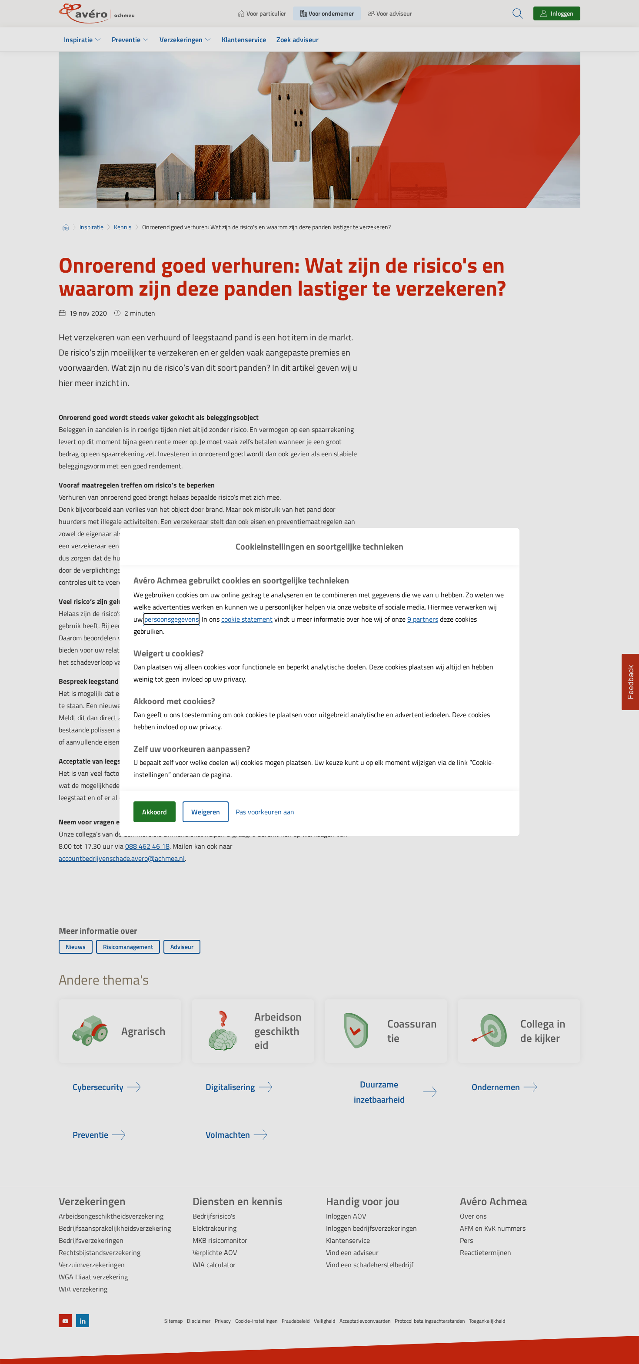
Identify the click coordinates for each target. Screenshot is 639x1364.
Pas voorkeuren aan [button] (265, 812)
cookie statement (247, 619)
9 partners (422, 619)
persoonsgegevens (171, 619)
